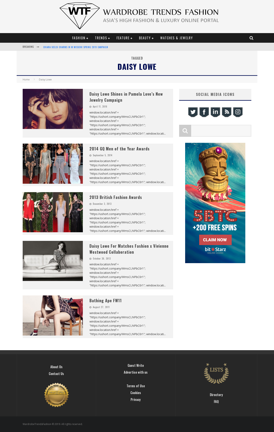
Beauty (145, 37)
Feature (123, 37)
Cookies (135, 392)
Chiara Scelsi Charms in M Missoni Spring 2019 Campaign (75, 47)
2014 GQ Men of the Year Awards (119, 149)
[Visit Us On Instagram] (237, 117)
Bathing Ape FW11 (105, 300)
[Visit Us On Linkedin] (215, 117)
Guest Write (136, 365)
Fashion (78, 37)
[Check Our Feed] (226, 117)
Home (26, 79)
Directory (216, 394)
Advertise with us (136, 372)
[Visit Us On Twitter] (192, 117)
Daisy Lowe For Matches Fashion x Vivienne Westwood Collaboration (129, 249)
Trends (101, 37)
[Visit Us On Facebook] (204, 117)
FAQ (216, 401)
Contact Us (56, 373)
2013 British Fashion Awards (115, 197)
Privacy (136, 399)
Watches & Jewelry (176, 37)
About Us (56, 366)
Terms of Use (136, 385)
